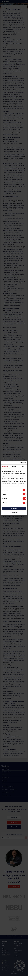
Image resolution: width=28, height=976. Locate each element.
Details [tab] (14, 466)
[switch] (24, 494)
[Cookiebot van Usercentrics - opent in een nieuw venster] (20, 463)
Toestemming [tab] (5, 466)
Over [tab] (23, 466)
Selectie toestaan (14, 512)
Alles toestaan (14, 508)
